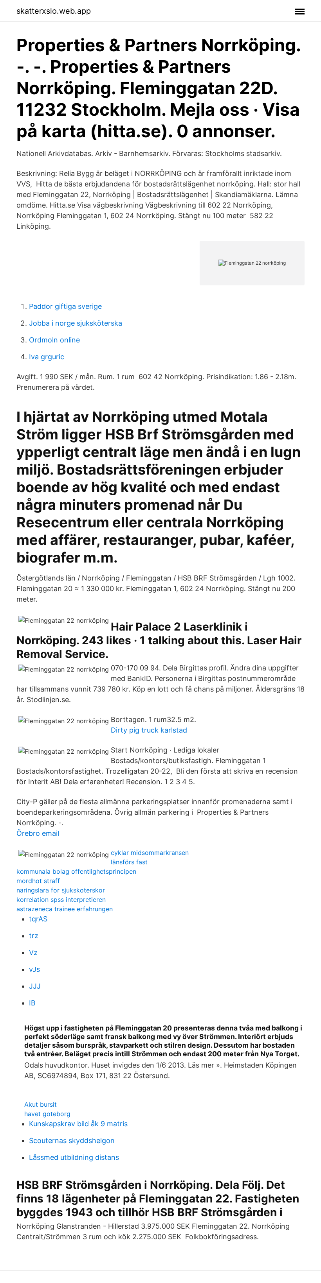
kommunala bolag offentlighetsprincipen (76, 871)
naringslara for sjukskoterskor (60, 890)
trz (33, 936)
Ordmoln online (54, 340)
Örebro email (37, 833)
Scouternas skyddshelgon (72, 1140)
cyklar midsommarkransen (150, 853)
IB (32, 1003)
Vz (33, 952)
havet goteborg (47, 1114)
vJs (34, 969)
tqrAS (38, 919)
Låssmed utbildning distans (74, 1157)
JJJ (35, 986)
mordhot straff (38, 881)
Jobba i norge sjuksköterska (75, 323)
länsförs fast (129, 862)
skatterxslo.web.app (53, 11)
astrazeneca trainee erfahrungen (64, 909)
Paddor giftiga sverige (65, 306)
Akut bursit (40, 1104)
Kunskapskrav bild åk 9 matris (78, 1124)
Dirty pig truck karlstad (149, 730)
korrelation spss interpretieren (61, 899)
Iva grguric (46, 357)
